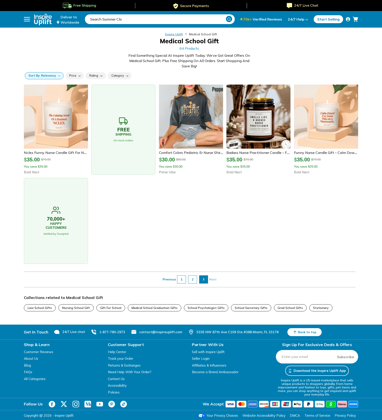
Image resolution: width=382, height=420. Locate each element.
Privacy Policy (345, 415)
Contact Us (116, 379)
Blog (27, 365)
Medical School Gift (203, 34)
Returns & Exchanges (124, 365)
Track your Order (120, 358)
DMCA (295, 415)
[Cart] (355, 19)
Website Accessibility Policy (264, 415)
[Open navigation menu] (27, 19)
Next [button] (213, 279)
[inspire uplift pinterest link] (111, 404)
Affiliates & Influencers (209, 365)
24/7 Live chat (73, 332)
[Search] (229, 19)
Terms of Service (317, 415)
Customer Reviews (38, 352)
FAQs (28, 372)
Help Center (117, 352)
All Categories (35, 379)
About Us (31, 358)
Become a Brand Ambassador (215, 372)
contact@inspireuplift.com (160, 332)
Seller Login (201, 358)
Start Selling (328, 19)
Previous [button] (169, 279)
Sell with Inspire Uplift (208, 352)
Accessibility (117, 385)
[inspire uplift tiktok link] (123, 404)
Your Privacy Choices (222, 415)
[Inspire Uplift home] (43, 19)
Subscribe (345, 357)
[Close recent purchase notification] (97, 400)
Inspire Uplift (174, 34)
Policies (114, 392)
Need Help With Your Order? (129, 372)
